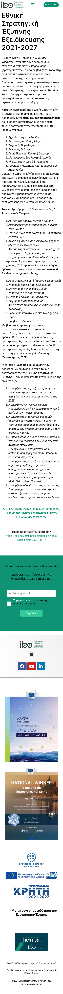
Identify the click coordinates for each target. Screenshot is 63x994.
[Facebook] (22, 666)
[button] (32, 5)
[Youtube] (31, 666)
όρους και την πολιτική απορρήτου (30, 602)
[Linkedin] (41, 666)
